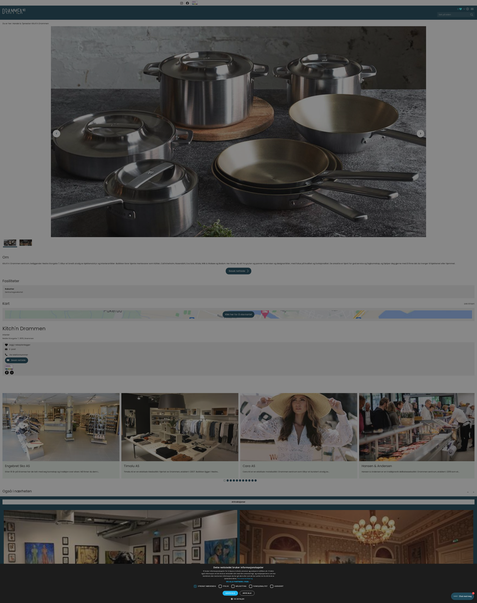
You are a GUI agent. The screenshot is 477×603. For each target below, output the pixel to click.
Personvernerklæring (245, 578)
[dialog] (238, 583)
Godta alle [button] (230, 593)
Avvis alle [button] (247, 593)
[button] (238, 582)
